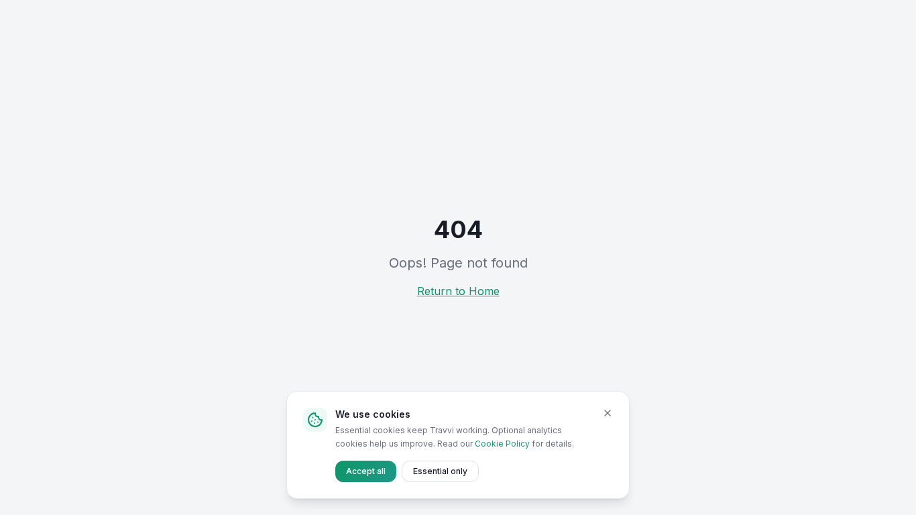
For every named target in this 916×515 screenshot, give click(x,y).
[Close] (607, 413)
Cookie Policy (502, 444)
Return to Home (458, 291)
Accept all (366, 471)
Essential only (440, 471)
